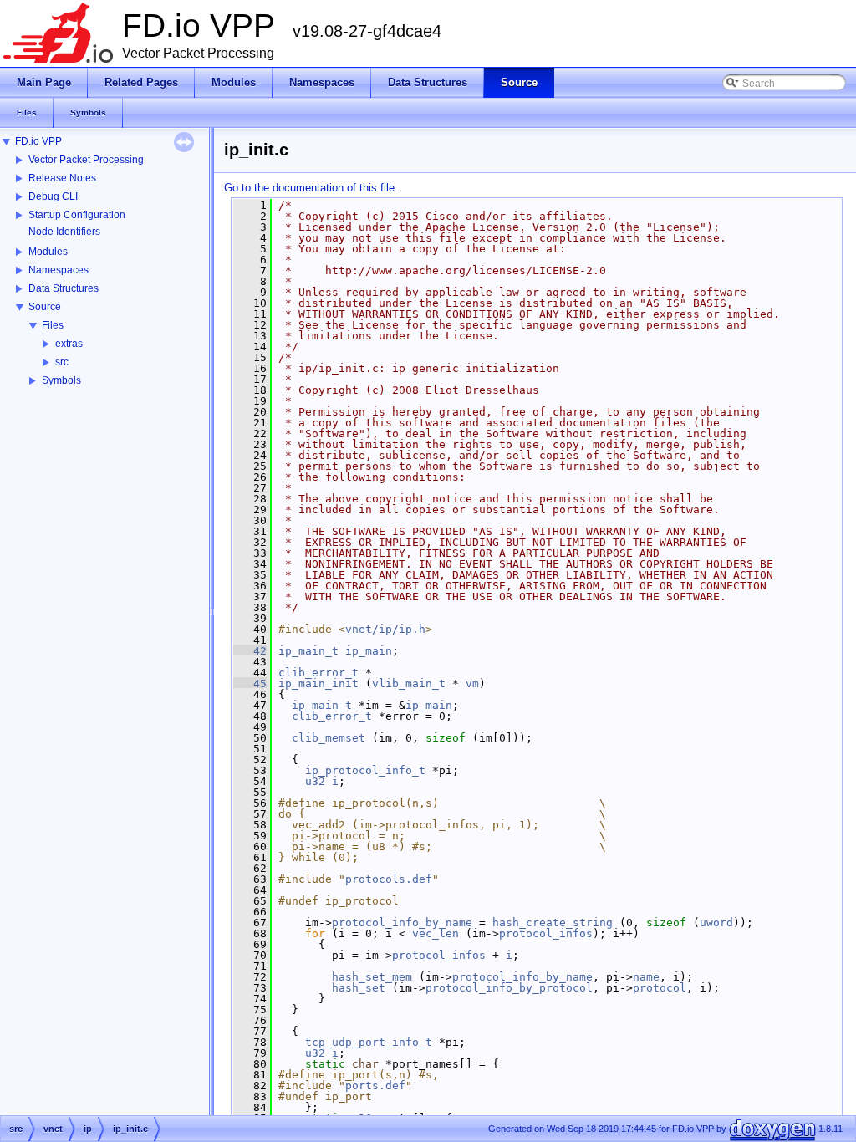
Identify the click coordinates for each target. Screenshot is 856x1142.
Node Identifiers (64, 231)
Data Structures (63, 288)
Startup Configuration (76, 215)
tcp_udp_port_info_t (368, 1042)
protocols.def (388, 879)
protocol (659, 987)
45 (250, 683)
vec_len (435, 933)
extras (69, 343)
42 (250, 651)
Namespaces (58, 270)
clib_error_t (318, 672)
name (646, 977)
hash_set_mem (372, 977)
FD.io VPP (38, 141)
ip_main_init (318, 683)
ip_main (368, 651)
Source (44, 307)
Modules (48, 251)
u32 (315, 781)
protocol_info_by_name (402, 922)
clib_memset (328, 738)
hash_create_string (552, 922)
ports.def (375, 1085)
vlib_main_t (409, 683)
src (62, 362)
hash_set (358, 987)
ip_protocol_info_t (365, 770)
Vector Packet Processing (86, 160)
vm (472, 683)
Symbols (61, 380)
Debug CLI (53, 196)
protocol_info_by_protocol (509, 987)
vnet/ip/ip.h (385, 629)
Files (53, 325)
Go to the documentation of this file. (311, 187)
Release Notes (62, 178)
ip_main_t (308, 651)
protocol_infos (546, 933)
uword (716, 922)
